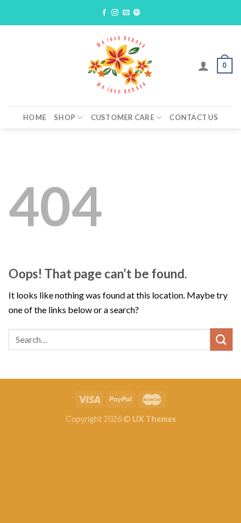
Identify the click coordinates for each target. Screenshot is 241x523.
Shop (64, 117)
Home (34, 117)
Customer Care (122, 117)
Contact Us (193, 117)
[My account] (203, 65)
